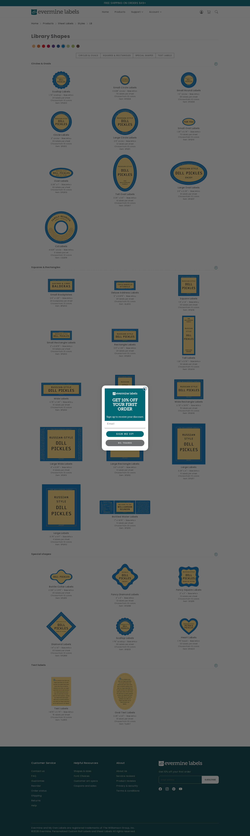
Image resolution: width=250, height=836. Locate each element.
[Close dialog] (145, 388)
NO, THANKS (125, 443)
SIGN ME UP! (125, 434)
